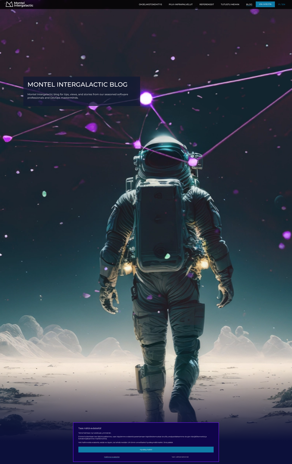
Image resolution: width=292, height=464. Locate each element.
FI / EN (281, 4)
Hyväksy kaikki (146, 450)
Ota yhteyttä (265, 4)
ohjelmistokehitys (150, 4)
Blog (249, 4)
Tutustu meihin (230, 4)
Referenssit (206, 4)
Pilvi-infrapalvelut (181, 4)
